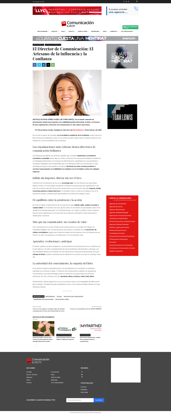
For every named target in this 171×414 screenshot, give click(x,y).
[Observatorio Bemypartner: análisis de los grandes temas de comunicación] (91, 328)
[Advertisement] (122, 85)
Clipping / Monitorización (117, 209)
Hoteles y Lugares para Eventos (119, 227)
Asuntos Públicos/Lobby (64, 335)
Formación (112, 242)
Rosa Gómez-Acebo (62, 299)
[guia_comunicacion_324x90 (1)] (122, 17)
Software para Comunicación (118, 239)
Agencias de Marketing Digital (118, 212)
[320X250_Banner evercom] (122, 70)
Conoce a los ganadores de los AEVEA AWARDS (86, 309)
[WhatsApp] (53, 65)
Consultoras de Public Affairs (118, 218)
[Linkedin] (126, 1)
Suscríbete (98, 400)
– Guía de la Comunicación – (120, 198)
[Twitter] (128, 1)
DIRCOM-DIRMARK (38, 44)
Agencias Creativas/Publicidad (119, 224)
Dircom (59, 296)
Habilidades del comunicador (43, 299)
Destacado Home (38, 335)
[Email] (48, 65)
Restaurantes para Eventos (117, 230)
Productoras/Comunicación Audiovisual (121, 236)
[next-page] (37, 345)
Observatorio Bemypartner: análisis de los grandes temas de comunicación (90, 339)
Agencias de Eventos (116, 206)
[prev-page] (34, 345)
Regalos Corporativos (116, 251)
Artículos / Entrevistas (53, 44)
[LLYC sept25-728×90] (67, 16)
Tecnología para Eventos (117, 233)
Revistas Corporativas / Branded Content (122, 221)
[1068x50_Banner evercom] (85, 42)
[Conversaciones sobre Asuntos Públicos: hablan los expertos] (67, 328)
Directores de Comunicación (73, 296)
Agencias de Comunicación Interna (120, 215)
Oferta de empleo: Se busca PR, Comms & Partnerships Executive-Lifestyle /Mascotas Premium (43, 339)
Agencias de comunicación (117, 203)
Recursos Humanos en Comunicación (121, 245)
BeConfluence (78, 130)
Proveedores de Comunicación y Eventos (122, 248)
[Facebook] (124, 1)
